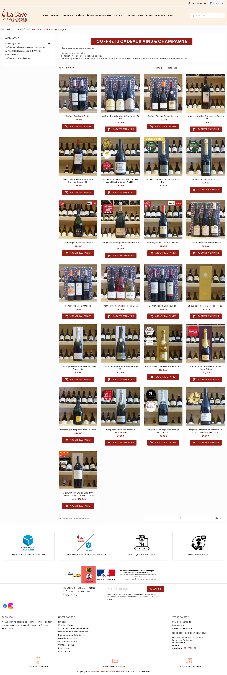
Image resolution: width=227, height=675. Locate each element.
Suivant (219, 518)
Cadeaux (119, 16)
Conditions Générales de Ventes (73, 628)
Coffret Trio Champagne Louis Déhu (120, 306)
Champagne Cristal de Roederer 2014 (163, 366)
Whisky (55, 16)
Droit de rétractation (68, 638)
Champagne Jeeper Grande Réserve (78, 430)
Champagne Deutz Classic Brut (206, 179)
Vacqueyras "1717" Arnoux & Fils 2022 (163, 243)
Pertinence (195, 68)
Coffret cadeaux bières (17, 58)
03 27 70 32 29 (20, 21)
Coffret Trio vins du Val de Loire (163, 116)
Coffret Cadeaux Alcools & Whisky (23, 51)
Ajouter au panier (78, 126)
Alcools (68, 16)
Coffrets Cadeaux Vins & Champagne (25, 47)
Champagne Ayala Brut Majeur (78, 243)
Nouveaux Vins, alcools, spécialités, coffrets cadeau (27, 622)
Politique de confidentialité (71, 635)
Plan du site (63, 648)
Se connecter (178, 625)
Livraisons (63, 622)
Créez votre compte (182, 628)
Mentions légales (66, 625)
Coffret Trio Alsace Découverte (205, 243)
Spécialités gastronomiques (93, 16)
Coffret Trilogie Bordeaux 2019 (163, 306)
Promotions (135, 16)
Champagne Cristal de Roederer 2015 (206, 306)
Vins (45, 16)
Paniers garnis (12, 44)
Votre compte (180, 617)
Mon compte (64, 651)
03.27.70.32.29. (190, 648)
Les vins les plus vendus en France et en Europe (25, 625)
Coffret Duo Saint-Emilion (78, 116)
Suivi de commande (181, 622)
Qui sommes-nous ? (67, 642)
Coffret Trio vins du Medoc (78, 306)
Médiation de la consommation (73, 632)
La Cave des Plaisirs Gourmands (111, 672)
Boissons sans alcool (159, 16)
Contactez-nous (66, 645)
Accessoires (11, 55)
